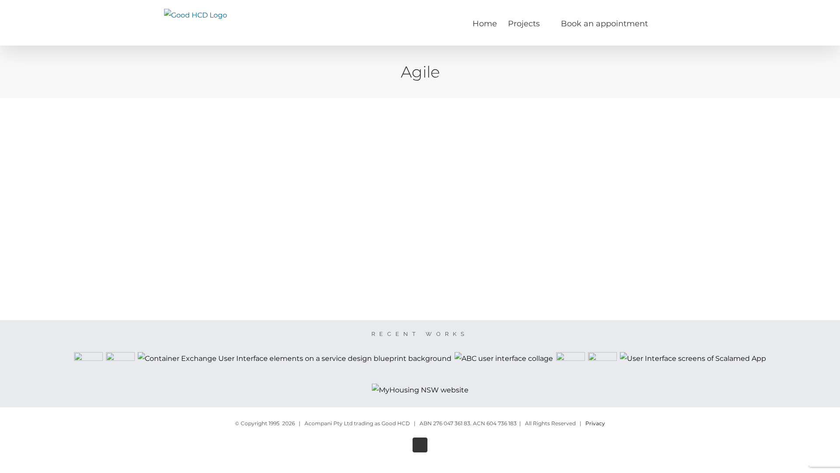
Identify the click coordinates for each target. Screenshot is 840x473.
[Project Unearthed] (571, 366)
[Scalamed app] (693, 359)
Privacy (595, 423)
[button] (662, 23)
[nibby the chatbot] (603, 366)
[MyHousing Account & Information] (420, 390)
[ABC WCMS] (504, 359)
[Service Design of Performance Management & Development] (89, 366)
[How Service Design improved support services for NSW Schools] (120, 366)
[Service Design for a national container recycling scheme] (294, 359)
